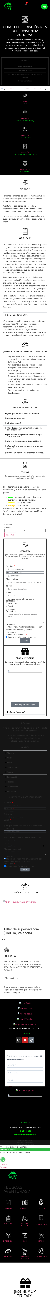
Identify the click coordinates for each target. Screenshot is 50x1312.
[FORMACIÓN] (8, 1218)
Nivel (9, 758)
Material (10, 753)
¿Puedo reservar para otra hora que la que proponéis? (24, 429)
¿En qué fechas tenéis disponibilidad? (24, 441)
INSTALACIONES (41, 1224)
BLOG (25, 1241)
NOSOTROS (8, 1256)
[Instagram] (19, 1040)
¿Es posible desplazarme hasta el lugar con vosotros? (24, 435)
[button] (4, 88)
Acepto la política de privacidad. (20, 866)
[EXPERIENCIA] (25, 163)
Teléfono (10, 586)
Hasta (6, 843)
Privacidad (11, 791)
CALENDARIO (8, 1208)
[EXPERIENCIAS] (8, 1235)
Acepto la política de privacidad (22, 637)
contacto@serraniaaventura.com (25, 1134)
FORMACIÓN (8, 1223)
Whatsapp (12, 603)
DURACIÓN (25, 118)
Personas (8, 527)
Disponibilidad (12, 579)
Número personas (14, 572)
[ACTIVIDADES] (24, 1202)
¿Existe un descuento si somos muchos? (25, 453)
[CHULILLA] (41, 1202)
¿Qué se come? (14, 423)
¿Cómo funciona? (17, 712)
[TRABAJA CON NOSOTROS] (24, 1251)
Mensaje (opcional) (12, 849)
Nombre (10, 566)
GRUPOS (41, 1241)
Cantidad (8, 525)
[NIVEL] (25, 95)
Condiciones (12, 786)
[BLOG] (24, 1235)
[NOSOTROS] (8, 1251)
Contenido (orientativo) (17, 315)
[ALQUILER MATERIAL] (24, 1218)
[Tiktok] (31, 1040)
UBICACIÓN (25, 152)
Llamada (11, 609)
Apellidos (8, 808)
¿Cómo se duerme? (16, 418)
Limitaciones (12, 767)
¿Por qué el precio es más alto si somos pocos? (25, 447)
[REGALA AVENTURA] (41, 1251)
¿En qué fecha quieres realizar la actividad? (23, 837)
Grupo (10, 772)
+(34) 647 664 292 (25, 1131)
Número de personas (13, 832)
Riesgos (10, 782)
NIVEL (25, 102)
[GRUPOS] (41, 1235)
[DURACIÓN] (25, 112)
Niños (9, 762)
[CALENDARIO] (8, 1202)
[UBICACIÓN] (25, 146)
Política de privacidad (16, 634)
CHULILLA (41, 1208)
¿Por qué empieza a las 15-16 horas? (23, 413)
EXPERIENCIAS (8, 1241)
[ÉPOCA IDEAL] (25, 129)
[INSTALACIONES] (41, 1218)
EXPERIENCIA (25, 169)
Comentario (11, 611)
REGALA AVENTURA (41, 1256)
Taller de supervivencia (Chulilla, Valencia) (21, 931)
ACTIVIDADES (24, 1208)
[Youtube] (25, 1040)
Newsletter (10, 624)
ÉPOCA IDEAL (25, 135)
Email (8, 592)
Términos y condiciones (25, 1142)
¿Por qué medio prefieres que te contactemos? (20, 600)
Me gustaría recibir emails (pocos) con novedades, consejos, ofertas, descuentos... (24, 630)
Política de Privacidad (25, 1140)
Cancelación (12, 777)
